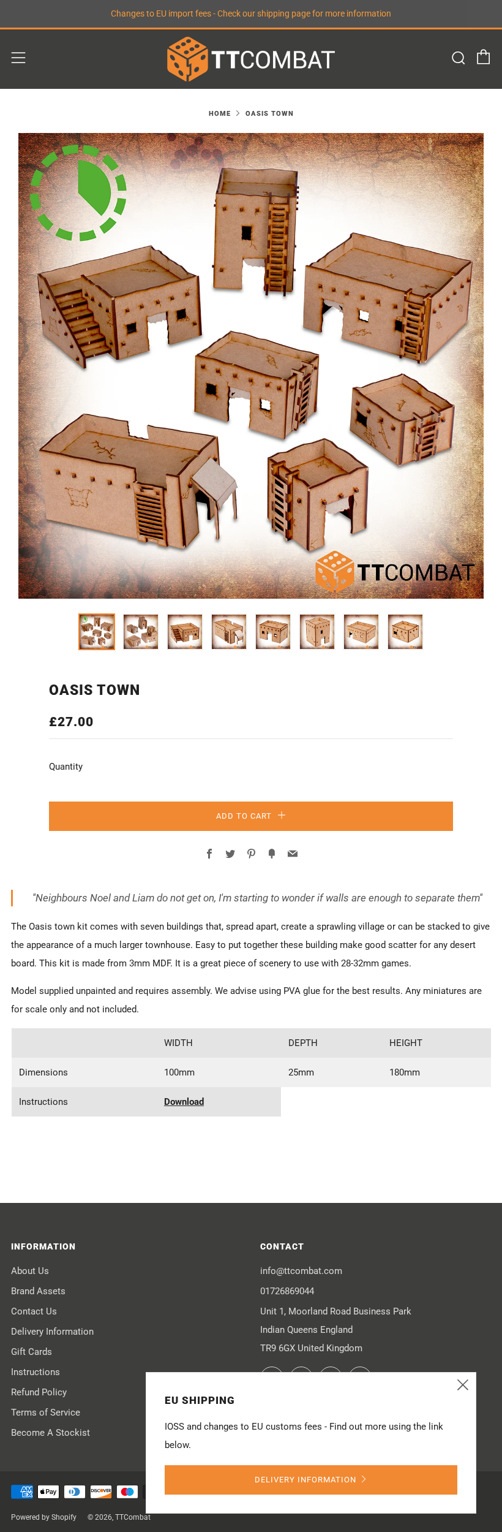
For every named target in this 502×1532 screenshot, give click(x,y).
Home (220, 114)
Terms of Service (45, 1412)
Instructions (35, 1372)
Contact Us (34, 1311)
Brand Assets (38, 1291)
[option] (251, 366)
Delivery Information (52, 1331)
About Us (30, 1270)
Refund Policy (39, 1392)
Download (184, 1101)
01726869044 (287, 1291)
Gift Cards (31, 1351)
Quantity (66, 766)
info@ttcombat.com (301, 1270)
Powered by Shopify (44, 1517)
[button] (96, 631)
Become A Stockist (50, 1432)
